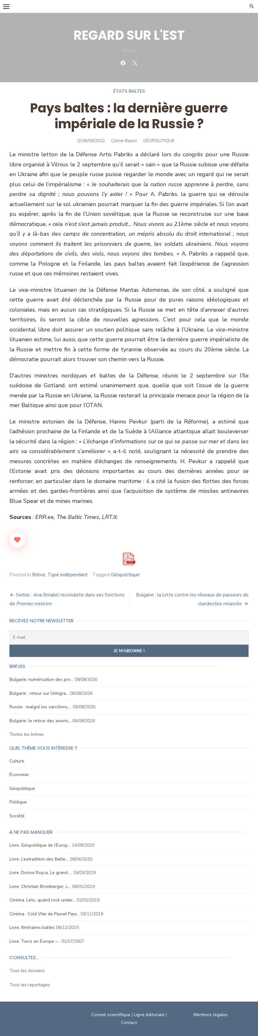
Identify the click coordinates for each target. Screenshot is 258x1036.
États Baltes (129, 91)
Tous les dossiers (27, 971)
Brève (38, 574)
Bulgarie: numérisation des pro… (41, 679)
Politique (18, 802)
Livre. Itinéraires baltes (32, 927)
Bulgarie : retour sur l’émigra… (39, 693)
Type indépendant (68, 574)
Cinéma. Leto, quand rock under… (42, 900)
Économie (19, 775)
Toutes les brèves (26, 734)
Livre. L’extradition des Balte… (38, 859)
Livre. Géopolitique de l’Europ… (39, 845)
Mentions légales (211, 1015)
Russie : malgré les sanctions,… (40, 707)
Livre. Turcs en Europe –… (34, 941)
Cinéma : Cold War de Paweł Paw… (44, 914)
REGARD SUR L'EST (129, 35)
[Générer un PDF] (129, 559)
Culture (16, 761)
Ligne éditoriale (149, 1015)
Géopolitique (125, 574)
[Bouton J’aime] (17, 540)
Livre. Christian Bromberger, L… (40, 886)
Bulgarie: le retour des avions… (40, 721)
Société (17, 816)
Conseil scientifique (110, 1015)
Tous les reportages (29, 985)
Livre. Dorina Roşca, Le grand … (40, 873)
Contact (129, 1023)
